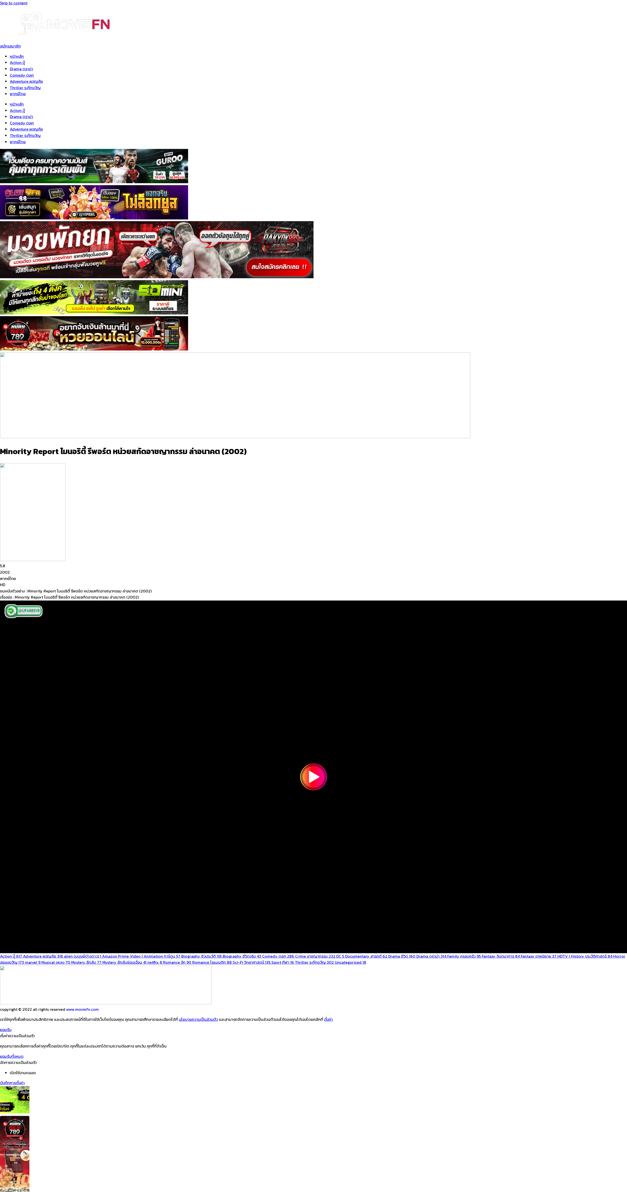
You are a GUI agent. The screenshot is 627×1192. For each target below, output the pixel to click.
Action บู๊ (17, 62)
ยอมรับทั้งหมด (12, 1056)
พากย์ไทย (18, 94)
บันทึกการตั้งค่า (12, 1083)
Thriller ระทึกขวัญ (25, 88)
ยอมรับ (6, 1030)
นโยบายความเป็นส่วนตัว (198, 1019)
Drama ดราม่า (21, 69)
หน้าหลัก (17, 56)
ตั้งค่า (328, 1019)
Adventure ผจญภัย (26, 81)
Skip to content (13, 3)
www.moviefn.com (82, 1009)
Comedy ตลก (22, 75)
